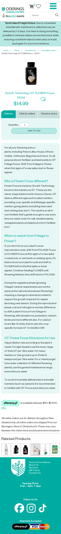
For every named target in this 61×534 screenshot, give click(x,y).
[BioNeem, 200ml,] (55, 449)
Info (3, 408)
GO (56, 14)
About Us (34, 465)
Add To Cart (34, 131)
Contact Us (35, 473)
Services (33, 468)
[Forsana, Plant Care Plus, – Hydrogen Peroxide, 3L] (35, 449)
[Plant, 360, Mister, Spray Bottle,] (45, 449)
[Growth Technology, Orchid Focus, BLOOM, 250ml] (25, 449)
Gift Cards (34, 470)
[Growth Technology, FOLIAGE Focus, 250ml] (15, 449)
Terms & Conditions (39, 462)
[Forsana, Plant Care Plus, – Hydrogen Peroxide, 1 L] (6, 449)
